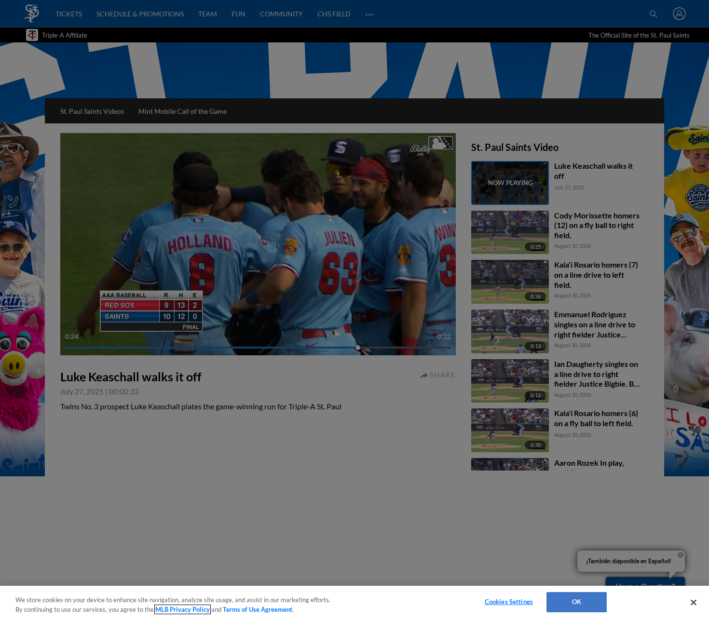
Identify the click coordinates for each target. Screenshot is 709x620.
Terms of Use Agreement (257, 609)
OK (576, 602)
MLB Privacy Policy (182, 609)
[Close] (693, 602)
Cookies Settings (509, 602)
